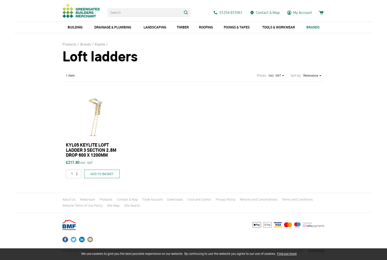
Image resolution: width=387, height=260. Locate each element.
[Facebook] (65, 239)
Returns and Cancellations (258, 199)
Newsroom (87, 199)
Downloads (175, 199)
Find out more (287, 254)
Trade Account (152, 199)
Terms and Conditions (297, 199)
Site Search (132, 205)
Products (106, 199)
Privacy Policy (225, 199)
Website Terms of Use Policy (82, 205)
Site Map (113, 205)
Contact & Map (127, 199)
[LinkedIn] (82, 239)
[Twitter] (73, 239)
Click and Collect (199, 199)
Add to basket (102, 174)
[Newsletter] (90, 239)
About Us (68, 199)
